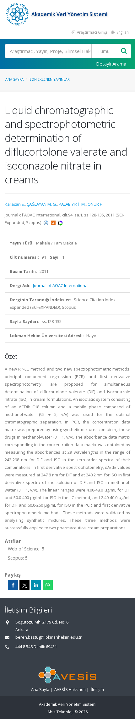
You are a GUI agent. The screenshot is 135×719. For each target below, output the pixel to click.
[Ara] (124, 51)
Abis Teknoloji (60, 712)
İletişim (97, 689)
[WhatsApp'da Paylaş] (48, 585)
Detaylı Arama (111, 63)
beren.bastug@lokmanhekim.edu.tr (48, 637)
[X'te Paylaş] (24, 585)
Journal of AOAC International (61, 285)
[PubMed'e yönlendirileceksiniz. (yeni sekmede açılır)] (46, 222)
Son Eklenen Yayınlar (50, 79)
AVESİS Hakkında (70, 689)
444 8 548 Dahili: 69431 (36, 646)
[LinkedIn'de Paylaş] (36, 585)
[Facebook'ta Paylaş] (13, 585)
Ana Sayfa (14, 79)
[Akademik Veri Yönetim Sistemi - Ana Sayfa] (18, 14)
